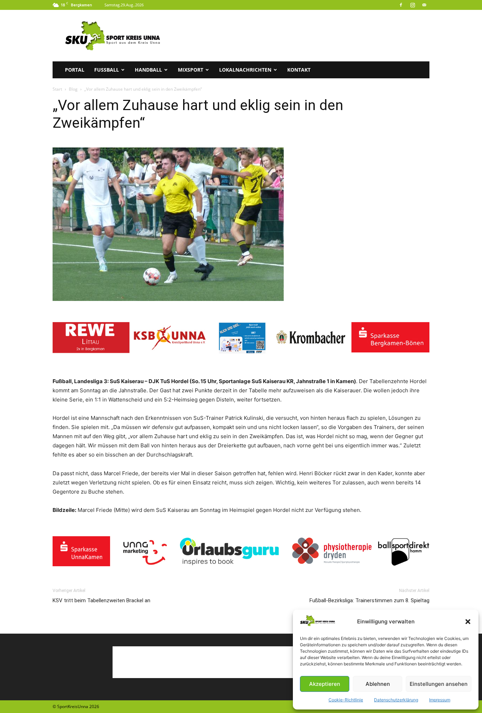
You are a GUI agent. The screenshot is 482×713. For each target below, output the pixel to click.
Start (57, 89)
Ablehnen (378, 684)
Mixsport (190, 69)
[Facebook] (401, 5)
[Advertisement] (301, 36)
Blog (73, 89)
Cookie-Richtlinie (346, 699)
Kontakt (299, 69)
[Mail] (424, 5)
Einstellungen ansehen (439, 684)
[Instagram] (412, 5)
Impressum (439, 699)
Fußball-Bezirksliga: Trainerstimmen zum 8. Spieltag (369, 600)
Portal (74, 69)
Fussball (106, 69)
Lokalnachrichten (245, 69)
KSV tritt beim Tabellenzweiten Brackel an (101, 600)
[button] (467, 621)
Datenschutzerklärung (396, 699)
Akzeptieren (324, 684)
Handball (148, 69)
